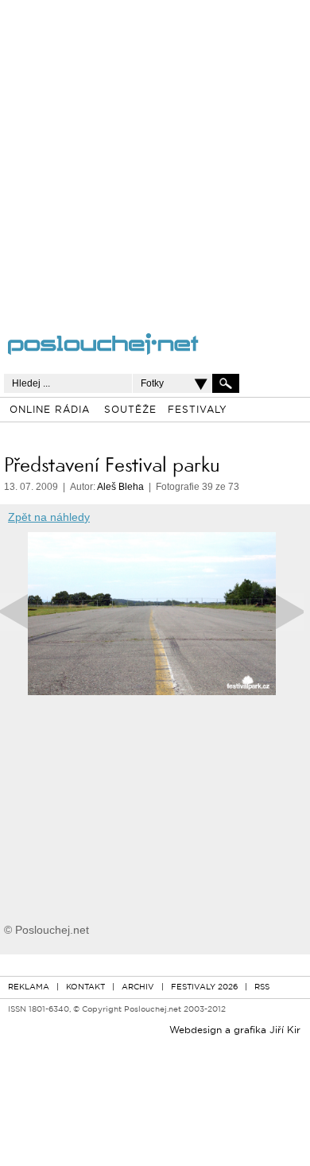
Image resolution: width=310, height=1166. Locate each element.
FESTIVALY (197, 410)
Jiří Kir (284, 1031)
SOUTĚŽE (130, 410)
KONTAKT (85, 987)
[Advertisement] (155, 155)
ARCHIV (138, 987)
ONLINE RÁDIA (50, 410)
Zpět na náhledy (49, 517)
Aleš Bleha (120, 486)
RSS (261, 987)
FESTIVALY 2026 (204, 987)
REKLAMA (28, 987)
